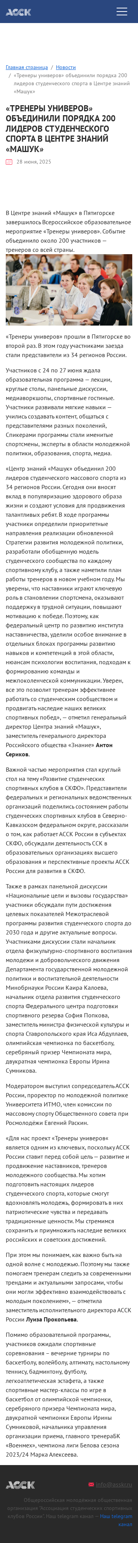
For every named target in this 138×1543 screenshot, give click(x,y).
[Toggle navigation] (122, 12)
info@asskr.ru (114, 1484)
